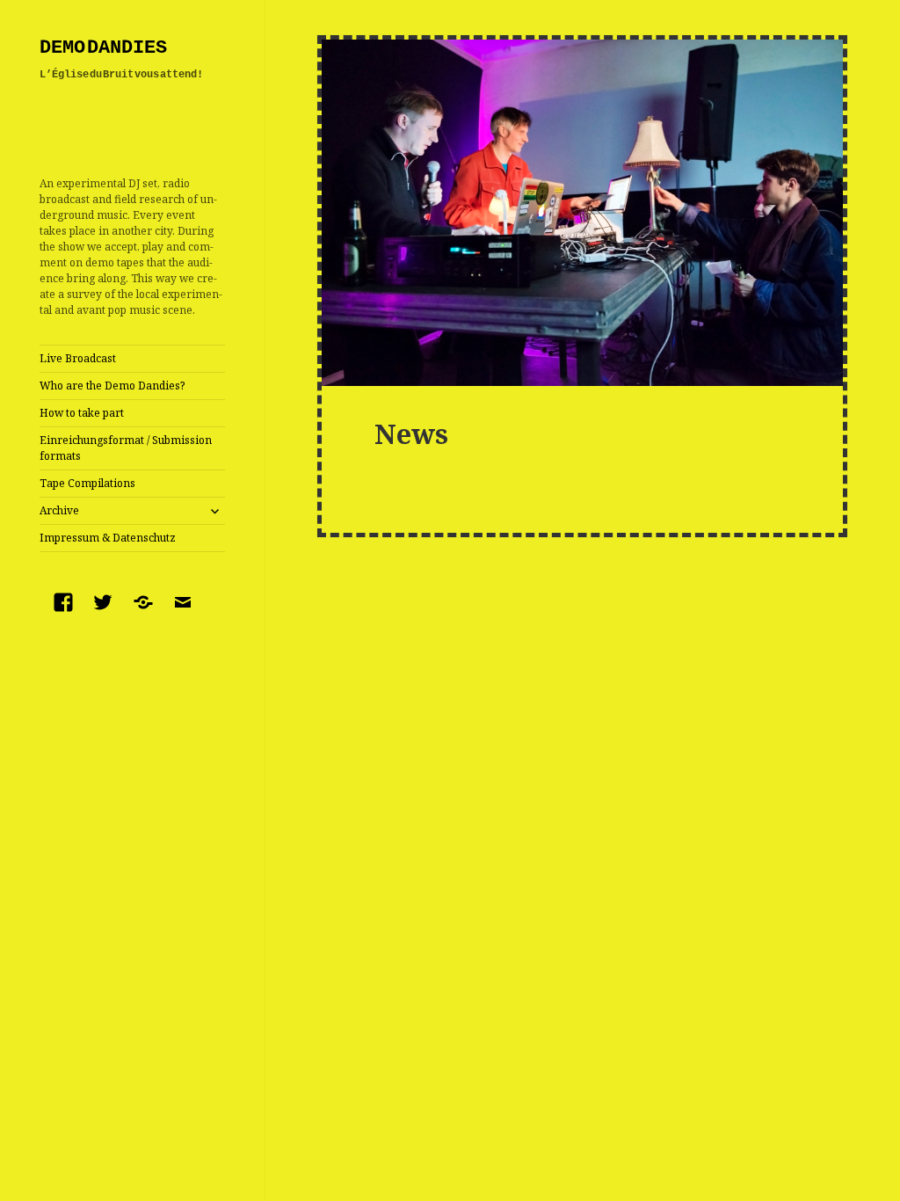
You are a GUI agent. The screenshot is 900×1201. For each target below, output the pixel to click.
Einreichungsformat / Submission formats (126, 448)
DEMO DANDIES (103, 48)
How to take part (82, 412)
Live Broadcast (78, 358)
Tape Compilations (87, 483)
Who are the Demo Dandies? (112, 385)
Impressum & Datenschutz (108, 537)
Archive (59, 510)
